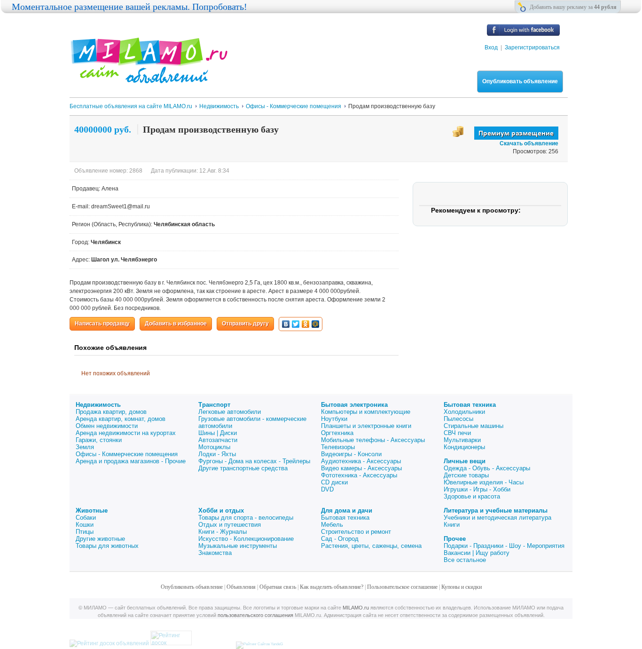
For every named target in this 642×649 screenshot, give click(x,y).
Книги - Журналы (222, 531)
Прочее (455, 538)
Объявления (241, 587)
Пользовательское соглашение (402, 587)
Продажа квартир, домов (111, 411)
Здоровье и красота (472, 496)
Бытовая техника (470, 404)
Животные (92, 510)
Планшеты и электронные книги (366, 425)
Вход (491, 47)
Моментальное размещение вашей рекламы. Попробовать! (129, 6)
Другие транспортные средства (243, 468)
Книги (452, 524)
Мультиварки (462, 439)
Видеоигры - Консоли (351, 454)
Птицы (85, 531)
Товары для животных (107, 545)
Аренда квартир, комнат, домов (120, 418)
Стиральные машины (473, 425)
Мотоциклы (214, 447)
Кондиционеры (464, 447)
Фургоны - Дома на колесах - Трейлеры (254, 461)
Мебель (332, 524)
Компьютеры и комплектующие (365, 411)
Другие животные (100, 538)
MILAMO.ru (356, 607)
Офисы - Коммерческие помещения (127, 454)
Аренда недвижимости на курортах (126, 432)
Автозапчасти (217, 439)
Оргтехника (337, 432)
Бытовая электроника (354, 404)
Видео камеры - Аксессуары (361, 468)
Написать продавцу (102, 323)
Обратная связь (277, 587)
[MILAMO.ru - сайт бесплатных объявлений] (148, 77)
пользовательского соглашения (255, 615)
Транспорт (214, 404)
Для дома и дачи (346, 510)
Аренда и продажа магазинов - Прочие (131, 461)
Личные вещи (464, 461)
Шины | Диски (217, 432)
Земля (85, 447)
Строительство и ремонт (356, 531)
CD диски (334, 482)
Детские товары (466, 475)
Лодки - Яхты (217, 454)
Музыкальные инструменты (237, 545)
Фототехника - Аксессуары (359, 475)
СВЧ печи (457, 432)
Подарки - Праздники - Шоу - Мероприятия (504, 545)
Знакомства (215, 552)
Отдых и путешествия (229, 524)
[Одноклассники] (306, 324)
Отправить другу (245, 323)
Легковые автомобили (229, 411)
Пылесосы (458, 418)
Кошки (85, 524)
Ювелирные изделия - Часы (484, 482)
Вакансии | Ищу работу (476, 552)
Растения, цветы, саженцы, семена (371, 545)
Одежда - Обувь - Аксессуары (487, 468)
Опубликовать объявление (520, 81)
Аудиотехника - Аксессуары (361, 461)
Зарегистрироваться (532, 47)
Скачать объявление (529, 143)
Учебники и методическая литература (497, 517)
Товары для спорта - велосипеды (245, 517)
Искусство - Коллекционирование (246, 538)
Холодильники (464, 411)
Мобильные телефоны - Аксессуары (373, 439)
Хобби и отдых (221, 510)
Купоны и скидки (461, 587)
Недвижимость (98, 404)
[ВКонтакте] (286, 324)
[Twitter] (296, 324)
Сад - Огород (340, 538)
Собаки (86, 517)
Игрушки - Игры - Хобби (477, 489)
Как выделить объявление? (331, 587)
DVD (327, 489)
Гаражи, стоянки (99, 439)
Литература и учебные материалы (496, 510)
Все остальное (465, 559)
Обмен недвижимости (107, 425)
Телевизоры (338, 447)
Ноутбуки (334, 418)
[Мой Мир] (316, 324)
